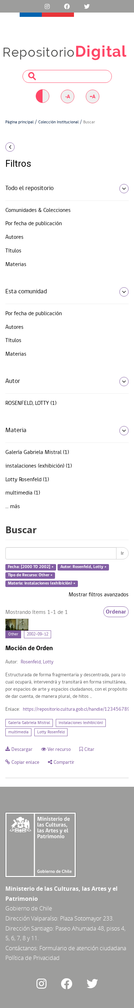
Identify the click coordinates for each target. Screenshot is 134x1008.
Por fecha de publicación (33, 224)
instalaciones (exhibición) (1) (38, 466)
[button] (22, 147)
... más (12, 507)
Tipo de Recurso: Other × (30, 575)
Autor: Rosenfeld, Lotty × (83, 567)
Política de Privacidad (32, 958)
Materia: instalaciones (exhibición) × (41, 583)
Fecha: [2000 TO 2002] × (31, 567)
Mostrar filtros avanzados (99, 595)
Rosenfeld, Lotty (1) (30, 403)
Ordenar (116, 612)
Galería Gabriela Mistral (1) (37, 452)
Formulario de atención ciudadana (82, 948)
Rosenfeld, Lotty (37, 662)
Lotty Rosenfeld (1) (27, 480)
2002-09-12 (37, 634)
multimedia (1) (22, 493)
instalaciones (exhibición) (81, 723)
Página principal (19, 122)
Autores (14, 237)
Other (13, 634)
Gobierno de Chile (28, 908)
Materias (15, 265)
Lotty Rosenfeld (51, 732)
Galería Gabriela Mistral (29, 723)
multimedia (18, 732)
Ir (122, 553)
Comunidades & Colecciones (38, 210)
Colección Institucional (58, 122)
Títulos (13, 251)
